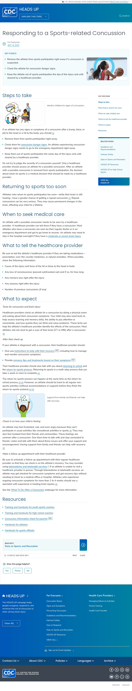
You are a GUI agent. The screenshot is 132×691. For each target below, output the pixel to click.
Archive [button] (109, 661)
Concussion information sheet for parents (26, 518)
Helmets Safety (107, 154)
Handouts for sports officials (19, 530)
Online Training (95, 606)
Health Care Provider (98, 610)
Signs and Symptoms (56, 606)
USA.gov (126, 685)
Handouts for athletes (16, 524)
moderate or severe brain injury (64, 236)
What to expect (104, 125)
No (28, 570)
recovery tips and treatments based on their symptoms (42, 360)
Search (126, 15)
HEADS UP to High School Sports (111, 170)
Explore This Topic (32, 16)
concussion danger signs (34, 144)
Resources (102, 130)
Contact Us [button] (9, 661)
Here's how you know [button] (119, 1)
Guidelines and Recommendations (108, 148)
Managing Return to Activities (101, 601)
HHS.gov (116, 685)
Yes (7, 570)
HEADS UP (29, 9)
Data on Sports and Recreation (113, 159)
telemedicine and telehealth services (28, 466)
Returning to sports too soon (110, 108)
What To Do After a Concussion (27, 489)
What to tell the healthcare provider (112, 119)
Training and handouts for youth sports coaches (29, 507)
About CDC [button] (36, 661)
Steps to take (103, 102)
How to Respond (54, 625)
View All (9, 623)
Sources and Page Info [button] (18, 555)
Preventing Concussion (56, 610)
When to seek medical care (109, 113)
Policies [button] (60, 661)
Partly (17, 570)
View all (51, 640)
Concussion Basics (54, 601)
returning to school (72, 366)
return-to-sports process (19, 369)
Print (75, 555)
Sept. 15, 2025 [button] (13, 45)
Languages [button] (85, 661)
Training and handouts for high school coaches (29, 513)
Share (82, 555)
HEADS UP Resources (110, 164)
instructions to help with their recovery (34, 350)
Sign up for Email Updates (59, 650)
